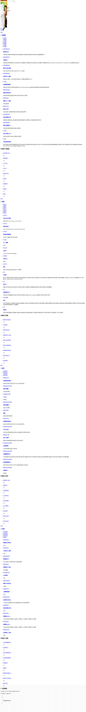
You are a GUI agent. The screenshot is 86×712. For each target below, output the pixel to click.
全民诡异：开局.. (7, 632)
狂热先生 (5, 60)
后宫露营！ (6, 647)
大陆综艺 (5, 371)
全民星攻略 (6, 490)
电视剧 (4, 35)
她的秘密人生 (6, 292)
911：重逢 (5, 242)
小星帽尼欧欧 (6, 591)
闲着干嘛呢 (6, 388)
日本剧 (4, 45)
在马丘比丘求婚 (7, 218)
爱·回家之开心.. (7, 153)
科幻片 (4, 208)
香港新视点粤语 (7, 350)
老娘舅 (4, 188)
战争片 (4, 212)
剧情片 (4, 211)
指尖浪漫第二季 (7, 117)
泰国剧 (4, 46)
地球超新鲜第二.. (7, 462)
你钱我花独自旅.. (7, 421)
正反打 (4, 250)
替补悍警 (5, 360)
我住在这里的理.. (7, 340)
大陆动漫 (5, 531)
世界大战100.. (6, 355)
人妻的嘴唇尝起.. (7, 642)
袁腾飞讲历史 (6, 329)
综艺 (3, 368)
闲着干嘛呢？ (6, 404)
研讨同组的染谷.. (7, 652)
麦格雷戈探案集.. (7, 234)
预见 (4, 266)
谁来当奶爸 (6, 226)
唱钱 (4, 413)
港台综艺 (5, 372)
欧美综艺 (5, 375)
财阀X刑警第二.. (7, 125)
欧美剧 (4, 42)
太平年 (4, 168)
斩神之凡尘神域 (7, 678)
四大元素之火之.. (7, 133)
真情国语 (5, 183)
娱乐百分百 (6, 521)
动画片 (4, 537)
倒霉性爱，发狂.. (7, 335)
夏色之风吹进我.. (7, 68)
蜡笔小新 (5, 683)
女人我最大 (6, 505)
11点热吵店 (6, 495)
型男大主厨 (6, 516)
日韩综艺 (5, 373)
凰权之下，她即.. (7, 100)
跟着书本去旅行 (7, 319)
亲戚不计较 (6, 173)
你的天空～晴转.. (7, 76)
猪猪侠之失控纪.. (7, 542)
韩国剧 (4, 43)
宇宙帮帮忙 (6, 445)
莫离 (4, 194)
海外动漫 (5, 535)
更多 (2, 32)
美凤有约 (5, 470)
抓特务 (4, 309)
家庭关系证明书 (7, 92)
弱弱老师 (5, 662)
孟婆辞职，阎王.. (7, 567)
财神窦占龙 (6, 559)
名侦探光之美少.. (7, 599)
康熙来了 (5, 485)
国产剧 (4, 38)
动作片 (4, 204)
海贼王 (4, 668)
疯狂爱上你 (6, 51)
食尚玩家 (5, 510)
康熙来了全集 (6, 480)
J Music (5, 396)
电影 (3, 201)
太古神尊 (5, 575)
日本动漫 (5, 533)
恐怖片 (4, 210)
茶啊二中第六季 (7, 583)
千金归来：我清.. (7, 550)
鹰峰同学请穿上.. (7, 673)
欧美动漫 (5, 534)
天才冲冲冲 (6, 429)
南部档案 (5, 158)
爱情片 (4, 207)
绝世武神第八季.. (7, 608)
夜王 (4, 300)
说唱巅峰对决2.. (7, 454)
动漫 (3, 529)
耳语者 (4, 274)
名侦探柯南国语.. (7, 657)
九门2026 (5, 163)
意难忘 (4, 178)
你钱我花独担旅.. (7, 380)
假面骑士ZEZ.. (6, 616)
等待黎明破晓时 (7, 84)
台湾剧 (4, 40)
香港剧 (4, 39)
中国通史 (5, 324)
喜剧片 (4, 205)
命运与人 (5, 258)
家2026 (4, 284)
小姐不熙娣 (6, 500)
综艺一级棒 (6, 437)
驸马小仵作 (6, 109)
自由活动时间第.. (7, 141)
